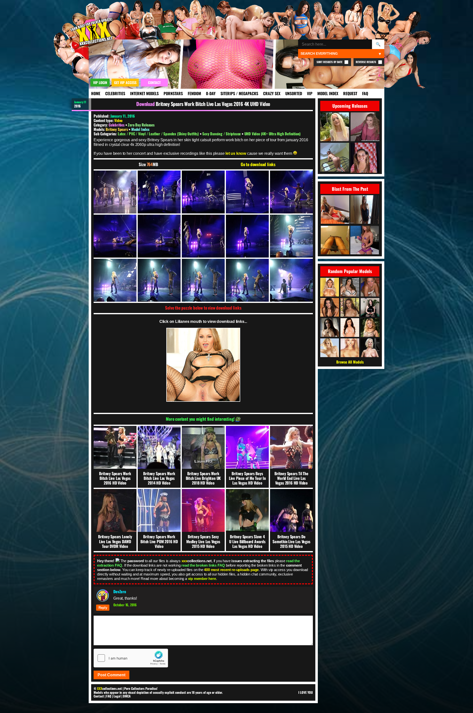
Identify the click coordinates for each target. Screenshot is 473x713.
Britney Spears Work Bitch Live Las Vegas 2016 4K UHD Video (213, 103)
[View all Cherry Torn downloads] (370, 347)
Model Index (327, 93)
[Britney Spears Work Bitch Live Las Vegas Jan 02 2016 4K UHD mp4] (115, 192)
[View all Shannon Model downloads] (370, 287)
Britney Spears (117, 129)
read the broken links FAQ (203, 565)
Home (95, 93)
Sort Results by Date (330, 62)
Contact (99, 696)
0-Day (211, 93)
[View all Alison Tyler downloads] (349, 287)
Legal (117, 696)
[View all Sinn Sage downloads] (349, 307)
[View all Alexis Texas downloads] (329, 347)
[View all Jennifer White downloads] (349, 327)
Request (350, 93)
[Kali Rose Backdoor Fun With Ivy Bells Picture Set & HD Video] (335, 210)
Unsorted (293, 93)
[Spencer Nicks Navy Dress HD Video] (364, 210)
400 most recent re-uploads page (231, 570)
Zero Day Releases (141, 124)
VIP (309, 93)
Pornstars (173, 93)
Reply (103, 607)
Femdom (194, 93)
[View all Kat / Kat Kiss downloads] (370, 327)
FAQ (365, 93)
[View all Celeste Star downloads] (329, 327)
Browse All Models (350, 362)
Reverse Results (366, 62)
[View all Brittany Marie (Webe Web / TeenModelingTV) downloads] (329, 307)
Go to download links (258, 164)
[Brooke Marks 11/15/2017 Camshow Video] (335, 240)
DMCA (127, 696)
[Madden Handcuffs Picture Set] (364, 240)
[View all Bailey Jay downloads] (329, 287)
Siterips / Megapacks (239, 93)
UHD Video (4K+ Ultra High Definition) (272, 133)
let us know (235, 153)
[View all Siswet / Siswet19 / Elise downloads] (349, 347)
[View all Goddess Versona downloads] (370, 307)
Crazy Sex (271, 93)
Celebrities (115, 93)
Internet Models (144, 93)
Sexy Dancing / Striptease (222, 133)
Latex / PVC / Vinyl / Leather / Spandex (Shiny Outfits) (159, 133)
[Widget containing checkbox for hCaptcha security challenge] (131, 658)
